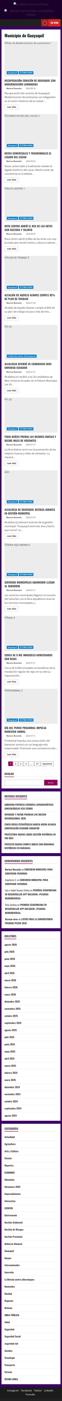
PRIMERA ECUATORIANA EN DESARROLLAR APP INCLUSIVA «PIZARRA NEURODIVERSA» (30, 894)
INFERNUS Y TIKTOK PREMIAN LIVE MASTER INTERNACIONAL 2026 (25, 816)
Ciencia (8, 1158)
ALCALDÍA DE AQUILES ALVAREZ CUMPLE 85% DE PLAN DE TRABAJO (31, 273)
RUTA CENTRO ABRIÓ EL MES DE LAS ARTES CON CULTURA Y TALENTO (31, 204)
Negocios (9, 1301)
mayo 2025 (10, 1051)
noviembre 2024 (12, 1094)
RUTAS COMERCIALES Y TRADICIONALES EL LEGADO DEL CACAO (31, 131)
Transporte (10, 1365)
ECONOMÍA (10, 1172)
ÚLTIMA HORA (26, 72)
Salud (7, 1322)
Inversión (9, 1272)
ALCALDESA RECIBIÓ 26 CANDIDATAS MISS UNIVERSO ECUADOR (31, 342)
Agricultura (10, 1144)
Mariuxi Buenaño (14, 88)
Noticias (8, 1308)
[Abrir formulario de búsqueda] (37, 23)
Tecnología (10, 1358)
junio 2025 (10, 1044)
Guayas (8, 1258)
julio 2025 (9, 1037)
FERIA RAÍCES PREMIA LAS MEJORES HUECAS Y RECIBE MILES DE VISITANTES (31, 415)
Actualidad (10, 1137)
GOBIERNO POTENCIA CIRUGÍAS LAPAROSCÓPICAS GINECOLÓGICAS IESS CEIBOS (29, 806)
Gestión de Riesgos (14, 1229)
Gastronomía (11, 1215)
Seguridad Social (13, 1336)
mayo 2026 (10, 966)
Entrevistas (10, 1201)
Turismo (8, 1372)
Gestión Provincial (13, 1236)
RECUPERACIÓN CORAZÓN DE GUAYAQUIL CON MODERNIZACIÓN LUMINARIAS (31, 58)
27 (37, 763)
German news (11, 919)
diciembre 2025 (12, 1001)
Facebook (26, 1390)
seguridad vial (11, 1343)
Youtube (30, 1394)
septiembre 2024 (13, 1108)
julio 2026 (9, 951)
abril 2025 (9, 1058)
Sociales (8, 1350)
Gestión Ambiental (14, 1222)
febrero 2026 (11, 987)
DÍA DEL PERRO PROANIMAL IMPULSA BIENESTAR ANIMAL (31, 706)
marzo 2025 (10, 1065)
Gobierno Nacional (13, 1244)
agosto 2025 (11, 1030)
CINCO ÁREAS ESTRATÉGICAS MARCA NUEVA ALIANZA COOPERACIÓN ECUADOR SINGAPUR (30, 826)
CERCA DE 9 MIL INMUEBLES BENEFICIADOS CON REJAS (31, 633)
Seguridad (9, 1329)
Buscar (9, 774)
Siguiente (47, 763)
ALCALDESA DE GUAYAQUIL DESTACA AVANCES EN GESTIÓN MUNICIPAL (31, 488)
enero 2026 (10, 994)
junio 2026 (10, 959)
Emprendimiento (13, 1194)
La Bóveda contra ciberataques (22, 356)
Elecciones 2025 (12, 1187)
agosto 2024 (11, 1115)
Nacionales (10, 1286)
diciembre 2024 (12, 1087)
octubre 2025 (11, 1016)
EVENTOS (9, 1208)
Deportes (9, 1165)
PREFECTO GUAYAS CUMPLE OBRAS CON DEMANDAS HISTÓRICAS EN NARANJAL (29, 846)
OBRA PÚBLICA (12, 1315)
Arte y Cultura (11, 1151)
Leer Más (13, 106)
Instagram (13, 1390)
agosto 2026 (11, 944)
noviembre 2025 (12, 1008)
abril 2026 (10, 973)
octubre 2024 (11, 1101)
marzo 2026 (10, 980)
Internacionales (12, 1265)
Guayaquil (12, 72)
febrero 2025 (11, 1073)
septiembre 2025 (13, 1023)
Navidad (8, 1293)
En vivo (54, 22)
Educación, (10, 1179)
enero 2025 (10, 1080)
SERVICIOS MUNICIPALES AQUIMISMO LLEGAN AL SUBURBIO (31, 560)
